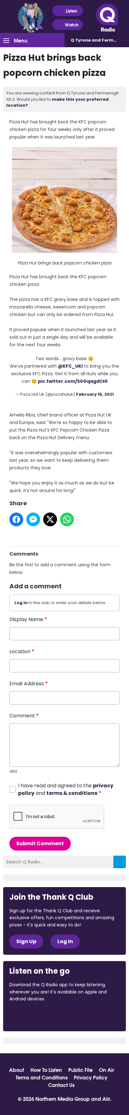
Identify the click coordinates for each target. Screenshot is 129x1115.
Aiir (106, 1098)
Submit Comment (40, 843)
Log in (21, 603)
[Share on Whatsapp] (67, 519)
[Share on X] (50, 519)
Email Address (28, 683)
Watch (71, 24)
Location (21, 651)
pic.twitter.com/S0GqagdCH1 (72, 381)
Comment (24, 715)
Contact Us (61, 1085)
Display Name (28, 619)
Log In (65, 941)
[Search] (119, 862)
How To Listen (46, 1069)
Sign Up (26, 941)
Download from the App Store (33, 1016)
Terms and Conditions (42, 1077)
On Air (106, 1069)
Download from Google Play (86, 1016)
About (16, 1069)
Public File (80, 1069)
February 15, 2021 (95, 394)
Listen (71, 10)
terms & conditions (71, 793)
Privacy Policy (90, 1077)
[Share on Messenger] (33, 519)
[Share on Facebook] (16, 519)
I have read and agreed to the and (65, 789)
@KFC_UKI (70, 366)
